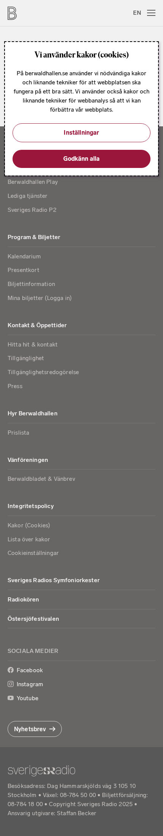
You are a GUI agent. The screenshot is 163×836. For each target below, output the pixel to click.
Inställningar (81, 132)
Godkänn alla (81, 158)
